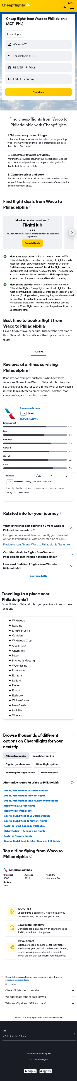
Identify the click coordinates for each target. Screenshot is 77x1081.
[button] (38, 44)
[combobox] (14, 34)
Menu (71, 3)
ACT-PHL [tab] (39, 351)
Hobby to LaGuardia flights (19, 805)
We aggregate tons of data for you (25, 996)
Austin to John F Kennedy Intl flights (24, 825)
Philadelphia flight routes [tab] (20, 772)
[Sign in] (64, 7)
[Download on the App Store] (45, 1071)
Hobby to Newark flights (18, 810)
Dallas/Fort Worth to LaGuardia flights (26, 790)
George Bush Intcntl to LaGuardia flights (27, 815)
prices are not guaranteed (16, 980)
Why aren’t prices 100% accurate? (26, 1003)
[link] (32, 243)
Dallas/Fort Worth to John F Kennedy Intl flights (31, 800)
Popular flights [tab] (49, 772)
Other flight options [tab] (47, 764)
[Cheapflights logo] (13, 5)
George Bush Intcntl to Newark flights (25, 820)
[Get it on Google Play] (30, 1071)
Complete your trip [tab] (43, 755)
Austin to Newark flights (18, 835)
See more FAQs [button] (38, 575)
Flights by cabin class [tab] (18, 764)
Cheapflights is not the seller (22, 990)
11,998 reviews (29, 418)
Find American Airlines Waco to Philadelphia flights (34, 544)
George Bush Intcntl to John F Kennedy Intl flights (32, 841)
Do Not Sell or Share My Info (38, 1053)
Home (18, 1017)
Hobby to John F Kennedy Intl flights (24, 830)
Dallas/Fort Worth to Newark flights (24, 795)
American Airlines (30, 408)
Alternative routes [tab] (16, 755)
